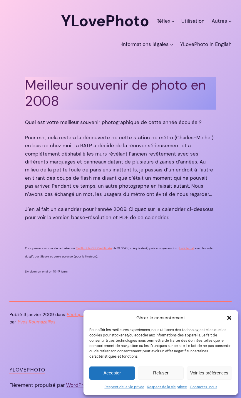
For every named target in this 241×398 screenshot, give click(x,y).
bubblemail (186, 248)
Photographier (81, 315)
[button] (229, 318)
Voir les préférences (209, 372)
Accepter (112, 372)
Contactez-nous (203, 387)
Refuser (160, 372)
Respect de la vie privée (124, 387)
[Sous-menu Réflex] (172, 21)
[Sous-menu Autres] (230, 21)
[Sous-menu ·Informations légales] (171, 44)
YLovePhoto (27, 369)
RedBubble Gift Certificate (94, 248)
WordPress (78, 385)
